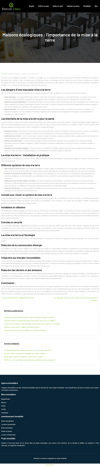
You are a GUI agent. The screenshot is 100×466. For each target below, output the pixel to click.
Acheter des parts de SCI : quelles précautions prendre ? (22, 327)
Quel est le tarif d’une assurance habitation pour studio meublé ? (25, 353)
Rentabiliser (87, 6)
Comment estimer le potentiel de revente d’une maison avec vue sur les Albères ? (30, 321)
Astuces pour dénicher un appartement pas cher (18, 298)
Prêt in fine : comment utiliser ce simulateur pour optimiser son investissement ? (30, 360)
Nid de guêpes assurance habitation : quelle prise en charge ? (23, 357)
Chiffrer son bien (43, 6)
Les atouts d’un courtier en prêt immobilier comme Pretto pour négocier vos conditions (32, 324)
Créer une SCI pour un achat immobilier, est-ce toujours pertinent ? (25, 330)
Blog (96, 6)
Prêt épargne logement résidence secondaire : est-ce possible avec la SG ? (28, 350)
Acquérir (31, 6)
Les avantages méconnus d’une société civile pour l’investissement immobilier (75, 299)
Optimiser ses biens (73, 6)
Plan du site (50, 465)
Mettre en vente (58, 6)
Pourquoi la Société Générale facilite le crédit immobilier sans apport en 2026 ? (29, 317)
